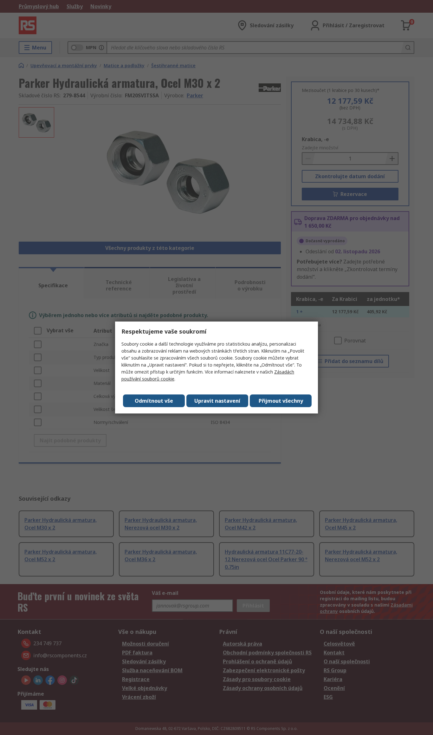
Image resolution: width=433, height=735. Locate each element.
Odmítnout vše (154, 400)
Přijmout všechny (281, 400)
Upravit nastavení (217, 400)
